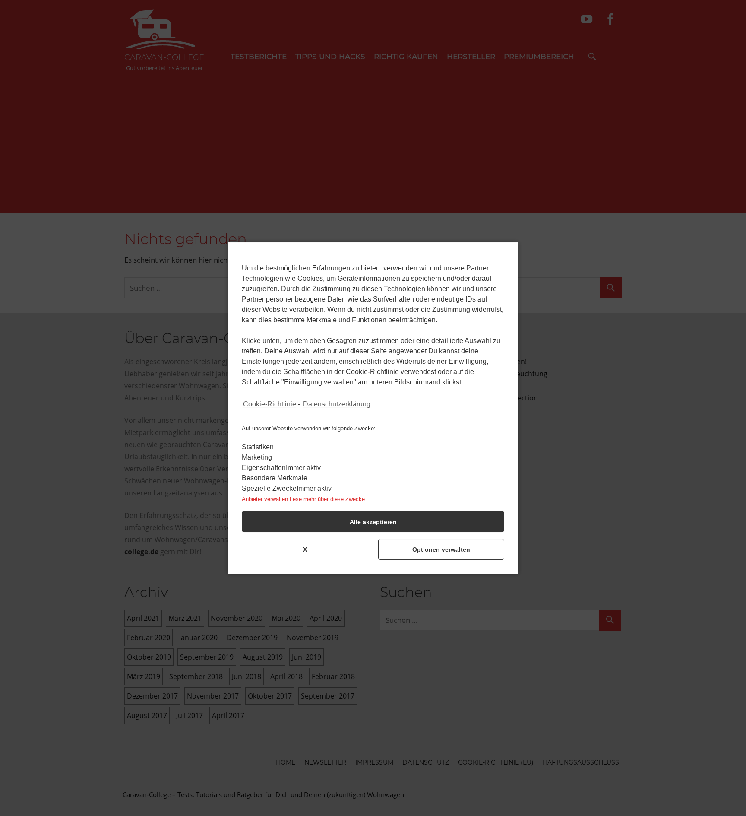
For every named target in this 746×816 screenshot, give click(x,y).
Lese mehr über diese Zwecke (327, 499)
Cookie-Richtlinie (269, 404)
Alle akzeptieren (373, 521)
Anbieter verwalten (265, 499)
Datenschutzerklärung (336, 404)
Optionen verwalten (441, 549)
